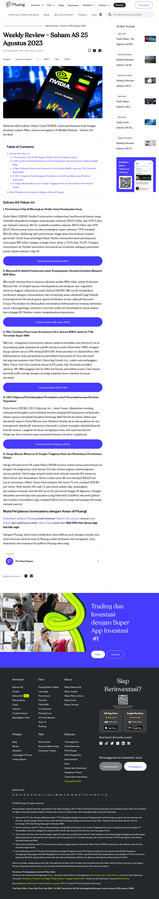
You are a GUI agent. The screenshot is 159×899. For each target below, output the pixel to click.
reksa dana (45, 522)
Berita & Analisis (17, 25)
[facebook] (100, 50)
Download (115, 654)
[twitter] (94, 51)
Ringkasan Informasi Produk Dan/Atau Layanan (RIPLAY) (43, 883)
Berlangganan (135, 766)
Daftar (98, 654)
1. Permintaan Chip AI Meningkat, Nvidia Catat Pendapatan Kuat (45, 157)
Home (6, 25)
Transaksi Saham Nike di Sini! (53, 387)
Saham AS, (63, 518)
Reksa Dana (123, 878)
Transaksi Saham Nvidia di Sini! (52, 261)
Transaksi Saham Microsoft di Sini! (52, 322)
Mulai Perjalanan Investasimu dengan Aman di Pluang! (36, 192)
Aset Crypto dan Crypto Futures (104, 874)
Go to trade (144, 5)
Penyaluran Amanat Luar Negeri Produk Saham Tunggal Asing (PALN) (53, 878)
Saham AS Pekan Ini (19, 153)
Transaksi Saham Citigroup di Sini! (53, 444)
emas (74, 518)
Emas (50, 874)
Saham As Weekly (35, 25)
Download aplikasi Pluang (19, 518)
